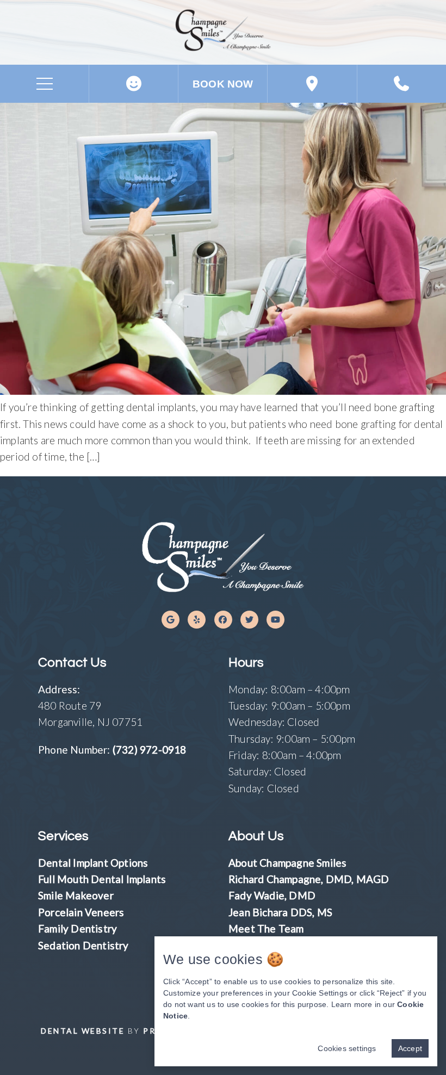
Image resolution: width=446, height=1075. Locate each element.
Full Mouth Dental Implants (102, 879)
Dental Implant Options (93, 862)
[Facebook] (223, 620)
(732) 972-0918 (150, 749)
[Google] (170, 620)
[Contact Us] (312, 84)
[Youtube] (275, 620)
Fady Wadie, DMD (271, 895)
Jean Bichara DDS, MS (280, 912)
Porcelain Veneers (81, 912)
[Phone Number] (401, 84)
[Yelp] (197, 620)
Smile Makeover (76, 895)
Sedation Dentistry (83, 945)
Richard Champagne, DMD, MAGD (308, 879)
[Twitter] (249, 620)
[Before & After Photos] (133, 84)
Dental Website (83, 1030)
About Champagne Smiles (287, 862)
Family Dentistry (77, 928)
